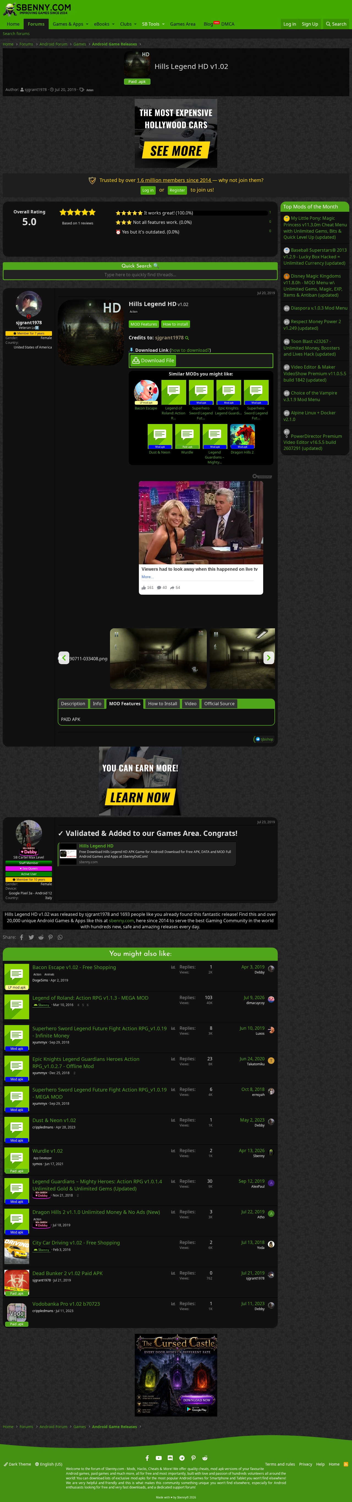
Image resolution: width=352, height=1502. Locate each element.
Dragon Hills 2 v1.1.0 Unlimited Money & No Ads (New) (96, 1212)
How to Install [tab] (162, 704)
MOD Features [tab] (125, 704)
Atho (261, 1217)
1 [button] (270, 212)
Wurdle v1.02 (47, 1151)
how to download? (190, 350)
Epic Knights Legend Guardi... (228, 410)
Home (13, 24)
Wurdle (187, 452)
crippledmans (42, 1127)
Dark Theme (19, 1464)
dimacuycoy (255, 1003)
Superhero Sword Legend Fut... (201, 413)
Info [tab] (97, 704)
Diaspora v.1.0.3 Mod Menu (319, 308)
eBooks (101, 24)
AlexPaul (258, 1186)
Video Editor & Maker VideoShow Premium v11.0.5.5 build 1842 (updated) (315, 373)
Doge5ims (40, 980)
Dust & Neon (159, 452)
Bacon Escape (146, 408)
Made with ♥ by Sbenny (176, 1497)
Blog (208, 24)
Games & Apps (68, 24)
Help (320, 1464)
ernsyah (258, 1094)
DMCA (227, 24)
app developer (43, 1158)
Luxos (260, 1033)
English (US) (50, 1464)
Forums (36, 24)
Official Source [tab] (219, 704)
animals (49, 974)
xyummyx (39, 1042)
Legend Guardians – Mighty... (214, 457)
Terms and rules (280, 1464)
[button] (87, 24)
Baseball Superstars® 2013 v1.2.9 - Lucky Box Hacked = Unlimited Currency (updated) (315, 256)
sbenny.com (121, 921)
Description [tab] (73, 704)
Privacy (305, 1464)
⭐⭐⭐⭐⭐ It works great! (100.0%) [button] (154, 213)
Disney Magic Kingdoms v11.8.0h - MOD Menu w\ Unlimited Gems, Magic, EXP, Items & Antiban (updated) (313, 285)
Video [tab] (191, 704)
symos (37, 1164)
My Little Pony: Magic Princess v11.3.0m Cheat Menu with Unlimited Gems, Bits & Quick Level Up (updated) (315, 227)
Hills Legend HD (96, 846)
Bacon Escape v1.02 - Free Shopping (74, 967)
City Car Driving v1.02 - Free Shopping (76, 1243)
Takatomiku (256, 1064)
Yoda (261, 1247)
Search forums (16, 33)
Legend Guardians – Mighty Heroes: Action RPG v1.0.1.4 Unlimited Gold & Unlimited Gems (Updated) (97, 1185)
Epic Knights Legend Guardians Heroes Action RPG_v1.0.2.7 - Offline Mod (85, 1062)
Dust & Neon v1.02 (54, 1120)
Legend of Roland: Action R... (173, 413)
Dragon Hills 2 (242, 452)
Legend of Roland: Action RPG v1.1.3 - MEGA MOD (90, 998)
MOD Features (144, 323)
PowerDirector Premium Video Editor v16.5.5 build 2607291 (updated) (313, 442)
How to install (175, 323)
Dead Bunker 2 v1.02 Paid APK (67, 1273)
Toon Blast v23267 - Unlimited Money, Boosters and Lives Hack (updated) (312, 347)
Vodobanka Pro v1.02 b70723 (66, 1304)
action (90, 90)
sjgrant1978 (36, 89)
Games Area (183, 24)
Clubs (126, 24)
